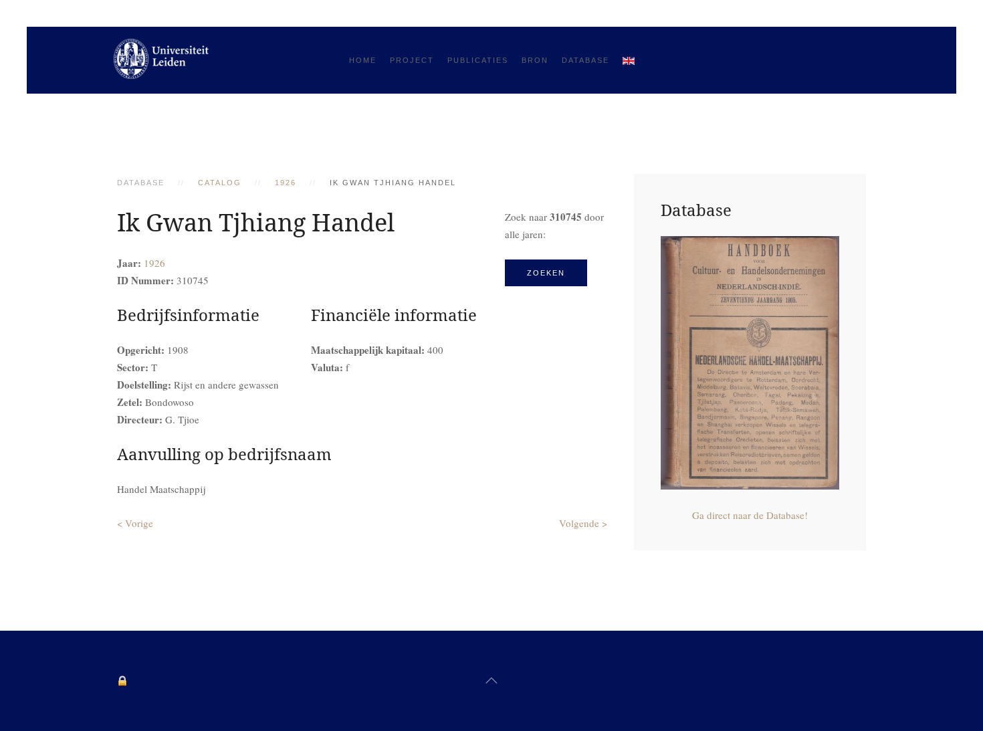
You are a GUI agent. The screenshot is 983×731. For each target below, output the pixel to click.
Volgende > (583, 523)
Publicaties (477, 60)
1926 (285, 183)
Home (362, 60)
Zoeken (546, 273)
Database (585, 60)
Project (412, 60)
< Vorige (135, 523)
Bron (535, 60)
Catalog (219, 183)
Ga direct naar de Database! (750, 515)
